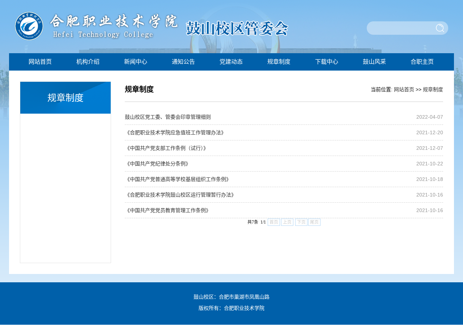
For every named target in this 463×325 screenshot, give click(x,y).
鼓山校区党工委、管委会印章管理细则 (168, 117)
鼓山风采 (374, 62)
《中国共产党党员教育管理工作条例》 (168, 210)
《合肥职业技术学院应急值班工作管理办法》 (175, 132)
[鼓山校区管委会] (151, 39)
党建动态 (231, 62)
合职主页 (422, 62)
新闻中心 (135, 62)
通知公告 (183, 62)
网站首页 (40, 62)
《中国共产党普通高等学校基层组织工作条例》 (178, 179)
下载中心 (326, 62)
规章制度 (278, 62)
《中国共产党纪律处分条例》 (158, 163)
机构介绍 (87, 62)
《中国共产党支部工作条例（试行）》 (166, 148)
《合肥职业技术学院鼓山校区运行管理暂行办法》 (180, 195)
